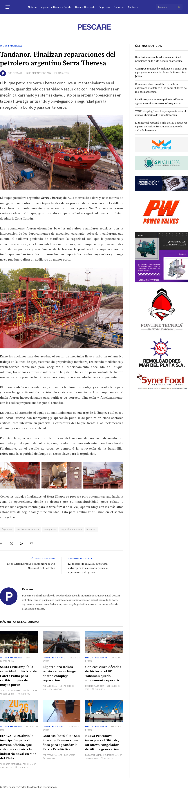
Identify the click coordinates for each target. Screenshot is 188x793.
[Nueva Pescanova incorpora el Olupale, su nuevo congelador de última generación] (104, 711)
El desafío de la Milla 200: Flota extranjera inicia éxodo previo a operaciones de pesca (88, 568)
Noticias (32, 7)
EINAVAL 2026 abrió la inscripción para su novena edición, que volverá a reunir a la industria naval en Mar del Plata (18, 747)
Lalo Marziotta (96, 686)
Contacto (133, 7)
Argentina (7, 529)
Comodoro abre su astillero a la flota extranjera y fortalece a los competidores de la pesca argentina (161, 88)
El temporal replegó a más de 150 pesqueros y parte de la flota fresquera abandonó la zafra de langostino (161, 126)
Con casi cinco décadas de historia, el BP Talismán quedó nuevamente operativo (103, 673)
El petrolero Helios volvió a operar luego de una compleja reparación (59, 673)
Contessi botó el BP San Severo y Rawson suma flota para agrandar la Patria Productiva (61, 742)
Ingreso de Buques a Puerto (56, 7)
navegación (50, 529)
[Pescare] (94, 27)
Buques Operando (85, 7)
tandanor (91, 529)
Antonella (52, 686)
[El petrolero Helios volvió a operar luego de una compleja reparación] (61, 642)
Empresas (104, 7)
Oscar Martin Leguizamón (16, 690)
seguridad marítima (71, 529)
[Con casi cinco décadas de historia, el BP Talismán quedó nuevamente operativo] (104, 642)
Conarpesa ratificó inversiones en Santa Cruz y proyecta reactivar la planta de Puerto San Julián (161, 72)
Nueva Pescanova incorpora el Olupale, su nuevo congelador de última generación (102, 742)
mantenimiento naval (28, 529)
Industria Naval (11, 45)
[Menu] (8, 7)
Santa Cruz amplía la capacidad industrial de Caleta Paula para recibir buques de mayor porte (18, 676)
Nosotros (119, 7)
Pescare (17, 73)
